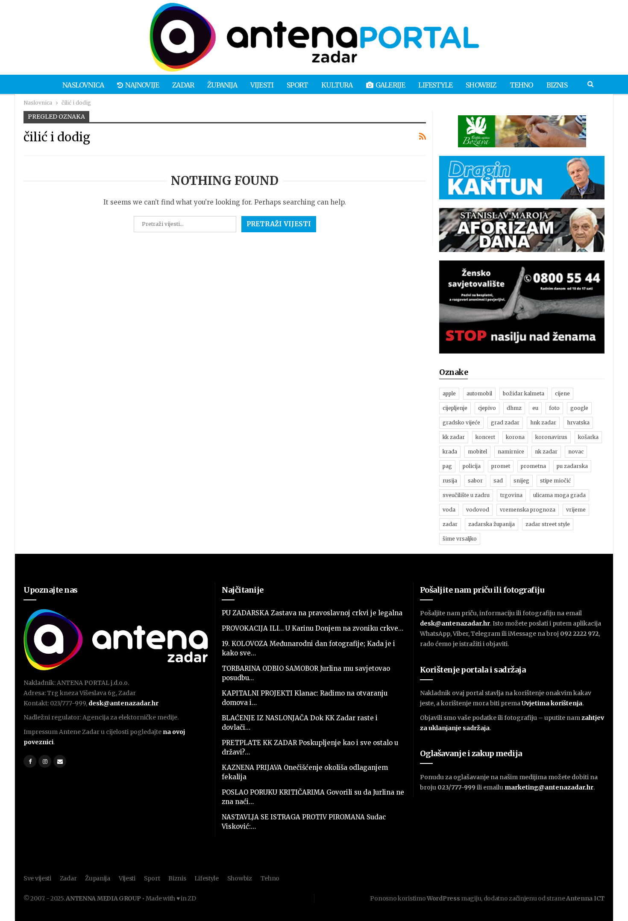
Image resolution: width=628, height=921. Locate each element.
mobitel (477, 451)
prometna (533, 466)
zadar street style (547, 524)
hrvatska (578, 422)
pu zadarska (572, 466)
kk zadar (454, 437)
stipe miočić (555, 480)
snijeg (521, 480)
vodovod (477, 509)
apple (449, 393)
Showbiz (481, 85)
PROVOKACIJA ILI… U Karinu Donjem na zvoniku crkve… (312, 628)
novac (576, 451)
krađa (450, 451)
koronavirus (551, 437)
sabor (475, 480)
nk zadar (546, 451)
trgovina (511, 495)
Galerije (390, 85)
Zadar (183, 85)
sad (498, 480)
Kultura (336, 85)
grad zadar (505, 422)
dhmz (514, 408)
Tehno (521, 85)
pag (447, 466)
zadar (450, 524)
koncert (485, 437)
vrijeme (576, 509)
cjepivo (487, 408)
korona (515, 437)
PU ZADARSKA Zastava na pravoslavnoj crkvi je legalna (312, 613)
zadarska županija (491, 524)
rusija (450, 480)
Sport (297, 85)
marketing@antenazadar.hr (549, 787)
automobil (479, 393)
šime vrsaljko (460, 538)
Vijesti (261, 85)
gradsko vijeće (461, 422)
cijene (562, 393)
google (579, 408)
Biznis (556, 85)
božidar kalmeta (523, 393)
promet (500, 466)
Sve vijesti (37, 878)
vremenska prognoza (527, 509)
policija (472, 466)
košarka (588, 437)
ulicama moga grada (559, 495)
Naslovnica (83, 85)
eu (535, 408)
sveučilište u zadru (466, 495)
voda (449, 509)
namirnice (511, 451)
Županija (222, 85)
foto (554, 408)
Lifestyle (435, 85)
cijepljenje (455, 408)
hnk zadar (543, 422)
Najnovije (142, 85)
